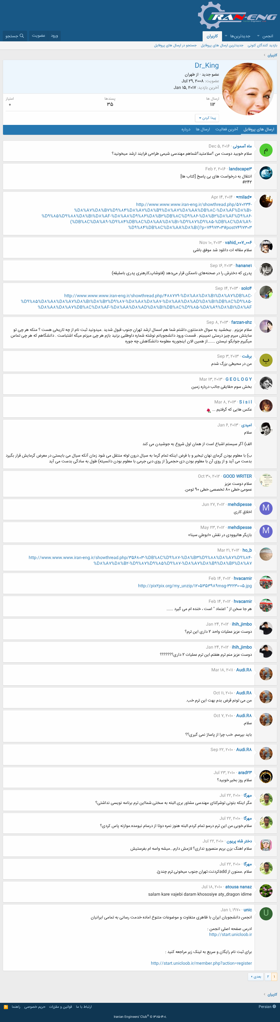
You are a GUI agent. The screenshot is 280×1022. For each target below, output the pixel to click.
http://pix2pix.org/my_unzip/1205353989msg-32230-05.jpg (195, 586)
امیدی (246, 425)
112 (212, 104)
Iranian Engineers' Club (140, 1017)
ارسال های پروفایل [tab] (259, 129)
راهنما (16, 1007)
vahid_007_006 (238, 242)
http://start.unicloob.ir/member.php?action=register (201, 963)
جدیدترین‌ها (240, 36)
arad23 (245, 772)
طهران (190, 74)
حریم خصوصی (34, 1007)
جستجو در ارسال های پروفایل (175, 45)
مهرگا (248, 795)
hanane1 (244, 265)
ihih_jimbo (242, 624)
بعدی (257, 977)
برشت (247, 356)
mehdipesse (240, 504)
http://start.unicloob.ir (230, 934)
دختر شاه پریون (239, 841)
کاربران (212, 36)
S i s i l (245, 402)
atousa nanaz (238, 887)
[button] (258, 36)
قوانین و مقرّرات (60, 1007)
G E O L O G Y (239, 379)
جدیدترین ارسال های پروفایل (222, 45)
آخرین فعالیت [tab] (226, 129)
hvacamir (243, 578)
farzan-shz (241, 322)
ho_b (247, 550)
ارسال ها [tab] (203, 129)
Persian (266, 1007)
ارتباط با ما (84, 1007)
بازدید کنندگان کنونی (262, 45)
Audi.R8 (244, 670)
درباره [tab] (186, 129)
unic (248, 910)
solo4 (246, 288)
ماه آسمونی (242, 146)
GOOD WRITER (237, 476)
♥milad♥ (244, 197)
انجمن (267, 36)
